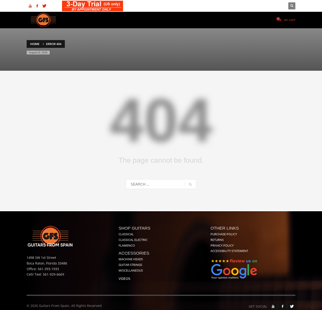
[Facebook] (37, 5)
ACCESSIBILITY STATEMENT (229, 251)
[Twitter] (44, 5)
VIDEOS (124, 279)
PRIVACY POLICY (222, 245)
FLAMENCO (127, 245)
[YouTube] (273, 306)
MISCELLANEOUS (131, 270)
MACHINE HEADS (131, 259)
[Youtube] (30, 5)
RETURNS (217, 240)
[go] (190, 184)
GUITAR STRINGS (130, 265)
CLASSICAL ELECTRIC (133, 240)
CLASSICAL (126, 234)
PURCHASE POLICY (224, 234)
